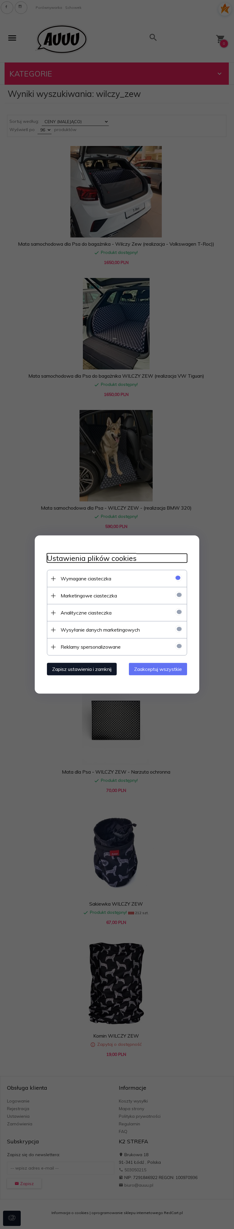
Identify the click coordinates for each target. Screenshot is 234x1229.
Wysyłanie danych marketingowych (100, 630)
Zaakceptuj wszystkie (158, 669)
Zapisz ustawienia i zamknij (82, 669)
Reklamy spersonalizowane (91, 647)
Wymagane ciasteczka (86, 578)
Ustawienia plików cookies (91, 558)
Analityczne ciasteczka (86, 613)
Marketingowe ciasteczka (89, 596)
